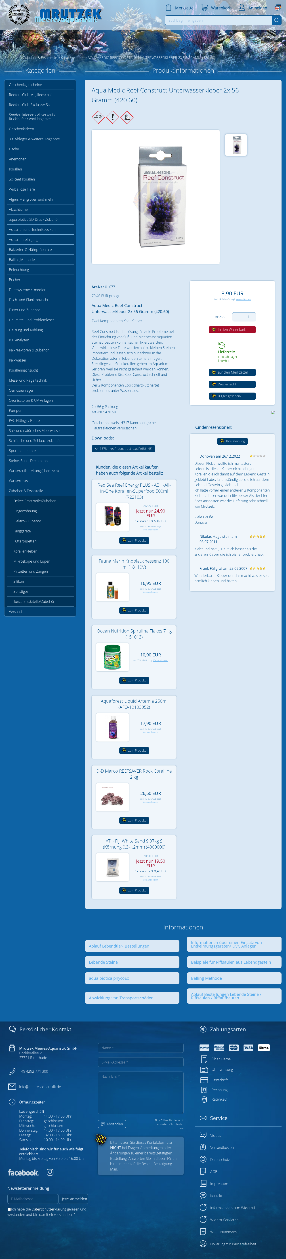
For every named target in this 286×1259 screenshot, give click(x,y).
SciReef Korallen (22, 179)
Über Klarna (221, 1058)
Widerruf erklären (224, 1219)
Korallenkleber (25, 551)
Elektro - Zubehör (27, 521)
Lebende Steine (103, 962)
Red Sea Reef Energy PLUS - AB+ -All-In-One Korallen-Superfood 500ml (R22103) (134, 491)
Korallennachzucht (23, 370)
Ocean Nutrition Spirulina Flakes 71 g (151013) (134, 634)
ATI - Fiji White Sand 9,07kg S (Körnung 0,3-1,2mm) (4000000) (134, 844)
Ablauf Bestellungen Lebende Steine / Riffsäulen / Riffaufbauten (226, 996)
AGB (213, 1171)
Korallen (15, 169)
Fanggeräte (22, 531)
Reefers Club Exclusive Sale (31, 104)
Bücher (14, 279)
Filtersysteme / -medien (27, 289)
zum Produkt (136, 540)
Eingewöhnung (25, 511)
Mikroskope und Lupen (31, 561)
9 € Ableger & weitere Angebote (34, 139)
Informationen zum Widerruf (232, 1207)
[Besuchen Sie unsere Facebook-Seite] (23, 1174)
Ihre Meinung (235, 441)
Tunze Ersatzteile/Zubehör (34, 601)
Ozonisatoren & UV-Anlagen (31, 400)
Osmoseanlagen (21, 390)
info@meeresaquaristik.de (40, 1086)
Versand (15, 611)
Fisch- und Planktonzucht (28, 299)
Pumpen (15, 410)
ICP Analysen (19, 340)
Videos (215, 1135)
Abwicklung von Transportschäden (121, 997)
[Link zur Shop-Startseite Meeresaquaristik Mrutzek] (53, 13)
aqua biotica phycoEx (109, 978)
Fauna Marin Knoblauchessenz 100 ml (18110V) (134, 564)
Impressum (219, 1183)
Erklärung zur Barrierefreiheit (233, 1244)
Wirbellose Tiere (22, 189)
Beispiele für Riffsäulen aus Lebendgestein (231, 962)
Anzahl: (220, 316)
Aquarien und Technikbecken (32, 229)
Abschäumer (19, 209)
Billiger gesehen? (229, 396)
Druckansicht (226, 384)
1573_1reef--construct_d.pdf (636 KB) (125, 448)
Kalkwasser (17, 360)
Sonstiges (20, 591)
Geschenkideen (21, 128)
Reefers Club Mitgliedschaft (31, 94)
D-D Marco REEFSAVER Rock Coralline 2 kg (134, 774)
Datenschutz (220, 1159)
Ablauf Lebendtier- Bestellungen (119, 946)
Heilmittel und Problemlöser (31, 319)
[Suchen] (277, 20)
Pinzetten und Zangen (30, 571)
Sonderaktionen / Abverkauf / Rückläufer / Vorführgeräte (32, 116)
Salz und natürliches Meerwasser (35, 430)
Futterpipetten (24, 541)
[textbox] (218, 20)
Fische (14, 149)
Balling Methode (22, 259)
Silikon (18, 581)
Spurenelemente (22, 450)
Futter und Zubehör (24, 309)
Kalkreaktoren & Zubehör (29, 350)
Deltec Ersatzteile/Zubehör (34, 500)
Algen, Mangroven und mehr (31, 199)
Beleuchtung (19, 269)
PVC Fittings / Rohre (24, 420)
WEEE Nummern (223, 1232)
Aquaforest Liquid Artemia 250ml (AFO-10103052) (134, 704)
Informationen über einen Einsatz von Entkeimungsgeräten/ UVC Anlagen (226, 944)
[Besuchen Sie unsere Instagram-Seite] (46, 1174)
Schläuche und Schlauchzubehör (35, 440)
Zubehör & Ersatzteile (26, 490)
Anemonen (17, 159)
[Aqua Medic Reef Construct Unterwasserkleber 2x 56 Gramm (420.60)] (155, 197)
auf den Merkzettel (232, 372)
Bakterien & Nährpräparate (30, 249)
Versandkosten (243, 299)
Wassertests (18, 480)
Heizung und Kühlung (26, 330)
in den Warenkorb (231, 329)
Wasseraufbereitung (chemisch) (34, 470)
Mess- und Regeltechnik (28, 380)
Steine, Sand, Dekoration (28, 460)
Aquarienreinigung (23, 239)
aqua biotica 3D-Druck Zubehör (34, 219)
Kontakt (216, 1195)
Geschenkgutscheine (25, 84)
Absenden (114, 1124)
